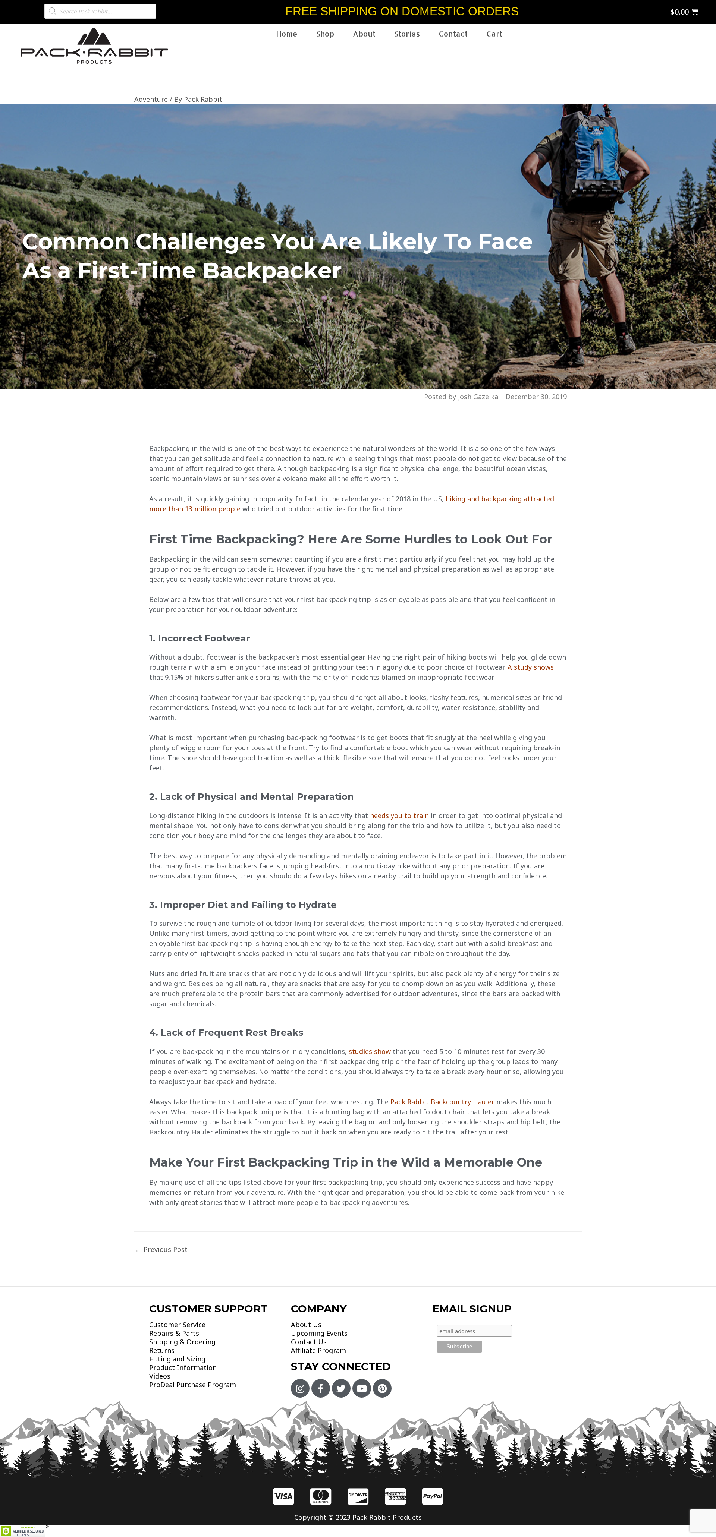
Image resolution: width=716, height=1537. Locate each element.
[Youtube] (361, 1388)
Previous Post (161, 1249)
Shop (325, 33)
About (364, 33)
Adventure (151, 99)
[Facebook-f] (320, 1388)
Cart (494, 33)
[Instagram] (300, 1388)
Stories (407, 33)
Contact (453, 33)
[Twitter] (341, 1388)
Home (287, 33)
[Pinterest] (382, 1388)
